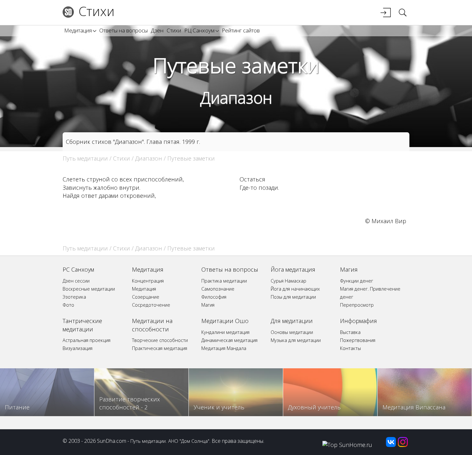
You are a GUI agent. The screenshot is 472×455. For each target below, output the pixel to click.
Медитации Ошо (225, 321)
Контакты (350, 348)
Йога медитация (293, 269)
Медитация (78, 30)
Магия (207, 305)
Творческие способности (160, 340)
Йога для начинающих (295, 289)
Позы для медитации (293, 297)
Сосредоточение (151, 305)
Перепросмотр (357, 305)
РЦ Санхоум (199, 30)
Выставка (350, 332)
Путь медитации (85, 158)
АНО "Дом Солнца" (188, 441)
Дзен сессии (76, 281)
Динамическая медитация (229, 340)
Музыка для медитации (296, 340)
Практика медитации (224, 281)
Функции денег (356, 281)
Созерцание (145, 297)
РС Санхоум (78, 269)
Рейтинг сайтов (241, 30)
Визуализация (77, 348)
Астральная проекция (86, 340)
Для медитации (292, 321)
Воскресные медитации (89, 289)
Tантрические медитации (82, 325)
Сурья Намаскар (288, 281)
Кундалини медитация (225, 332)
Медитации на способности (152, 325)
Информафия (358, 321)
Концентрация (148, 281)
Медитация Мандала (223, 348)
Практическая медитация (159, 348)
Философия (213, 297)
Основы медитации (292, 332)
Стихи (97, 11)
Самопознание (217, 289)
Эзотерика (74, 297)
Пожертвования (357, 340)
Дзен (157, 30)
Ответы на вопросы (123, 30)
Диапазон (236, 98)
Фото (68, 305)
